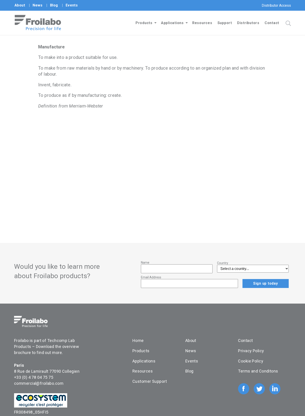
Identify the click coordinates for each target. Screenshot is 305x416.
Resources (202, 23)
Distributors (248, 23)
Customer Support (149, 381)
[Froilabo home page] (38, 29)
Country (222, 263)
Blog (54, 5)
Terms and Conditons (258, 371)
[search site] (288, 23)
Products (144, 23)
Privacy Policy (251, 350)
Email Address (151, 277)
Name (145, 262)
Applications (172, 23)
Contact (272, 23)
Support (224, 23)
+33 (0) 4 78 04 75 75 (33, 377)
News (37, 5)
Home (138, 340)
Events (72, 5)
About (20, 5)
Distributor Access (276, 5)
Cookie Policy (250, 361)
